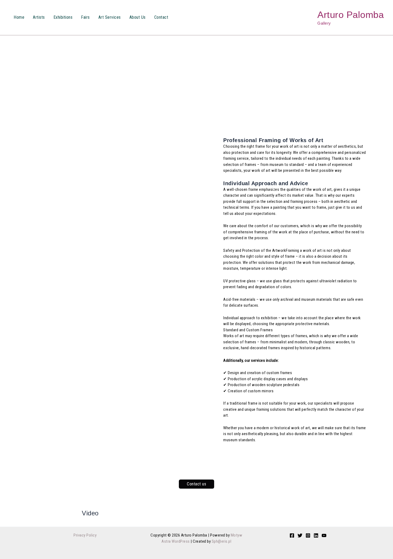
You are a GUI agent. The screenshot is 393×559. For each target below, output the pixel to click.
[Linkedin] (316, 535)
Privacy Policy (85, 535)
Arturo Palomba (350, 14)
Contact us (196, 483)
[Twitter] (300, 535)
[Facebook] (292, 535)
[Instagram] (308, 535)
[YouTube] (324, 535)
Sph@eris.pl (222, 541)
